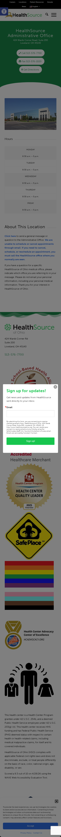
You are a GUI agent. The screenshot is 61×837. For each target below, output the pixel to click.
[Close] (55, 387)
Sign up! (30, 441)
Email (9, 407)
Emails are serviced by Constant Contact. (22, 433)
